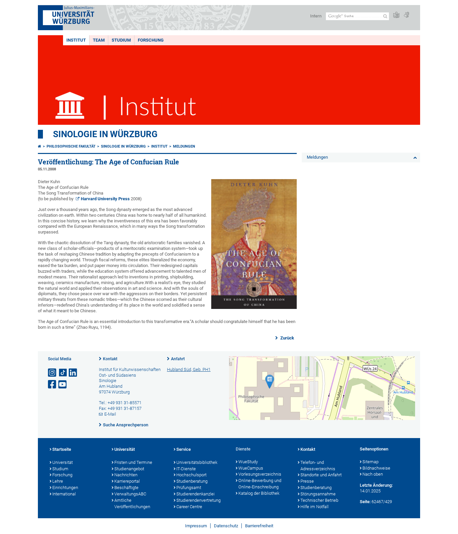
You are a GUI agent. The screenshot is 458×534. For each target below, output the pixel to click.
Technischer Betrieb (319, 500)
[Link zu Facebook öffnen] (52, 384)
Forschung (151, 40)
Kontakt (110, 359)
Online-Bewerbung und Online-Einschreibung (259, 483)
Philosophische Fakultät (71, 146)
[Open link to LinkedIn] (73, 373)
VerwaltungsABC (130, 493)
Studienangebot (129, 468)
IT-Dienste (186, 468)
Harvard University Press (105, 198)
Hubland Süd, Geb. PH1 (189, 369)
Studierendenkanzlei (195, 493)
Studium (121, 40)
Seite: (365, 501)
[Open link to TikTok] (63, 373)
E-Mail (110, 414)
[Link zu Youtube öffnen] (63, 384)
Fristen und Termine (133, 462)
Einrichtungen (65, 487)
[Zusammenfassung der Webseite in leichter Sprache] (396, 15)
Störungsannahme (318, 493)
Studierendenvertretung (198, 500)
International (64, 493)
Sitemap (370, 461)
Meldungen (184, 146)
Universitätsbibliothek (196, 462)
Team (99, 40)
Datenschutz (226, 525)
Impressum (196, 525)
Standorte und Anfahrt (321, 474)
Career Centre (189, 506)
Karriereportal (127, 481)
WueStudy (248, 461)
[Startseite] (39, 146)
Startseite (61, 449)
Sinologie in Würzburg (105, 134)
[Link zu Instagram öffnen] (52, 373)
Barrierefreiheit (259, 525)
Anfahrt (178, 359)
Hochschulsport (191, 474)
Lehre (57, 481)
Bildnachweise (376, 468)
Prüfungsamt (188, 487)
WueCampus (250, 468)
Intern (316, 15)
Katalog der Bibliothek (258, 493)
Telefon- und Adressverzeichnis (317, 465)
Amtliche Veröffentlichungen (132, 503)
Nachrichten (125, 474)
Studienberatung (192, 481)
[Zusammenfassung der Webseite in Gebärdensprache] (406, 15)
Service (183, 449)
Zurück (286, 337)
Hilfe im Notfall (314, 506)
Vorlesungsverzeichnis (259, 474)
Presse (307, 481)
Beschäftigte (126, 487)
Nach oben (372, 474)
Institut (76, 40)
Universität (62, 462)
